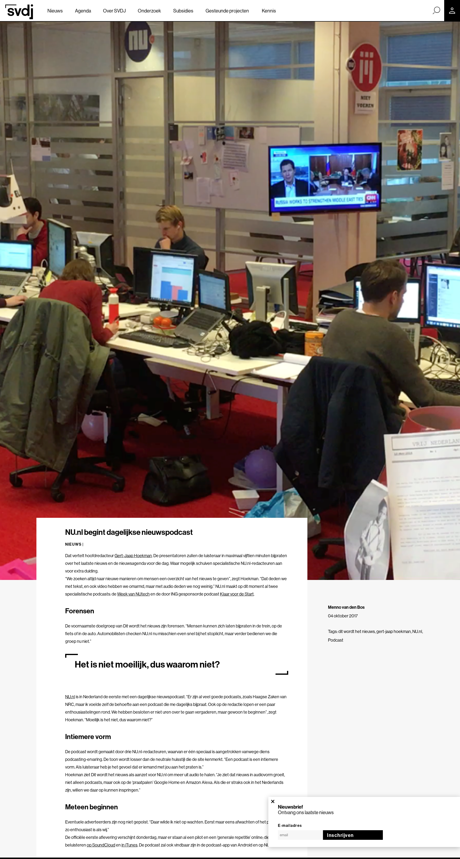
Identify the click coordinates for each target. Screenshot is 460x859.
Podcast (335, 640)
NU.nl (417, 631)
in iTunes (129, 845)
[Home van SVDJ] (19, 11)
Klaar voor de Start (237, 594)
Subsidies (183, 11)
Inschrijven (340, 835)
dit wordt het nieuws (356, 631)
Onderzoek (149, 11)
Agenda (83, 11)
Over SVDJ (114, 11)
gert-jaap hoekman (393, 631)
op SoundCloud (101, 845)
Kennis (269, 11)
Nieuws (55, 11)
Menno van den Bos (346, 607)
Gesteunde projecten (227, 11)
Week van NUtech (133, 594)
